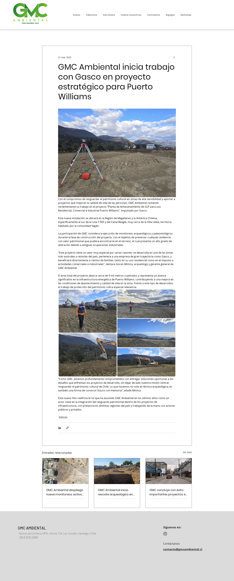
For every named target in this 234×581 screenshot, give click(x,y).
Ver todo (187, 452)
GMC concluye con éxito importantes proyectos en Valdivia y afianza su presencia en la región (168, 492)
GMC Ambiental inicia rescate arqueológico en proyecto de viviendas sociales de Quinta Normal (116, 492)
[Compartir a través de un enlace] (67, 427)
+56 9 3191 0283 (28, 537)
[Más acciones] (174, 57)
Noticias (63, 416)
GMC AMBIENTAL (32, 528)
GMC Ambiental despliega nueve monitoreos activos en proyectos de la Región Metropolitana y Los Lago (65, 492)
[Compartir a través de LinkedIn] (59, 427)
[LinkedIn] (165, 534)
